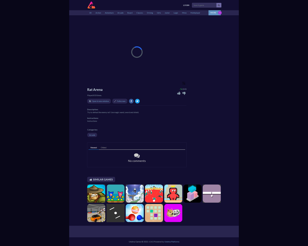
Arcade (92, 135)
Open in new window (100, 101)
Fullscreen (121, 101)
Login (186, 5)
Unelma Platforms (171, 241)
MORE (213, 12)
